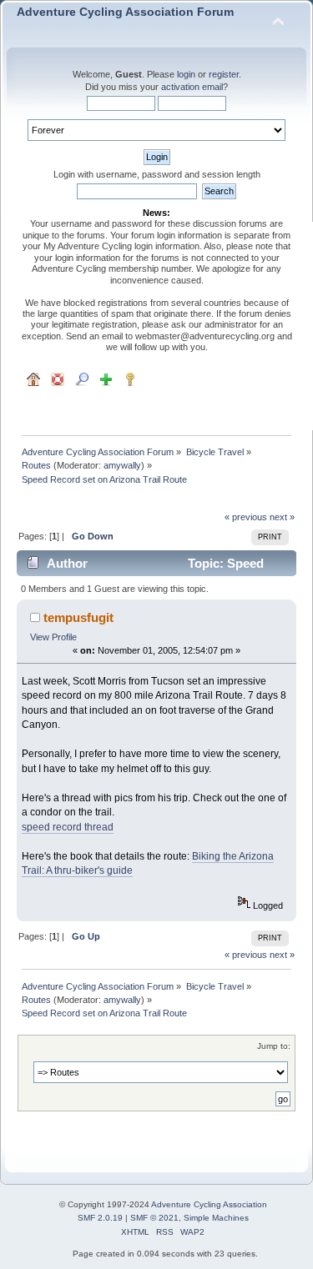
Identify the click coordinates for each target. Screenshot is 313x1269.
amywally (122, 465)
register (224, 74)
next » (282, 517)
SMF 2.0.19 (100, 1217)
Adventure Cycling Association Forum (125, 12)
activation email (192, 87)
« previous (246, 517)
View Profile (53, 637)
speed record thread (68, 827)
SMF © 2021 (154, 1217)
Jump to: (273, 1046)
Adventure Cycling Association (209, 1204)
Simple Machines (216, 1217)
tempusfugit (78, 617)
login (186, 74)
